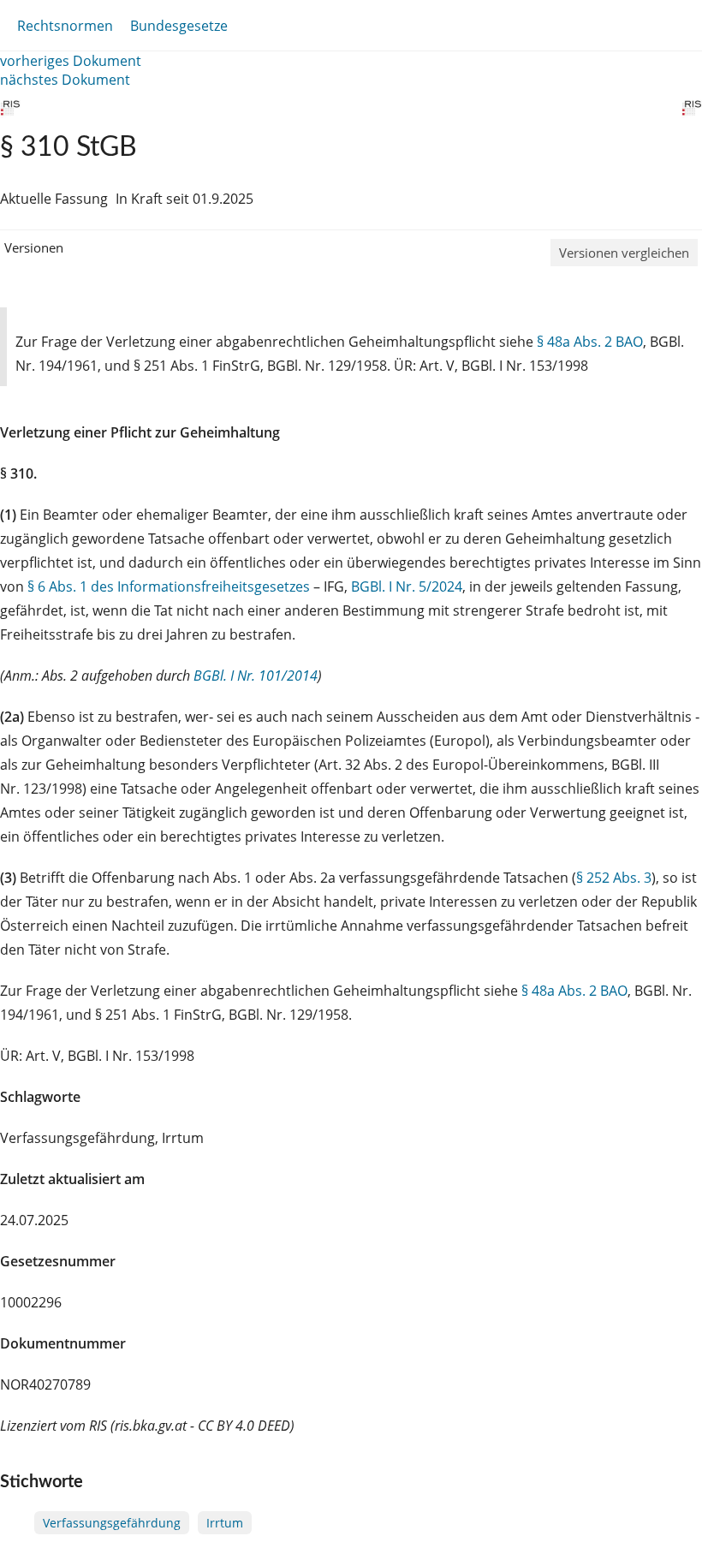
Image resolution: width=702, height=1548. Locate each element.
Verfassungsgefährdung (112, 1523)
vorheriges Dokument (70, 60)
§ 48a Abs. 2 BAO (590, 341)
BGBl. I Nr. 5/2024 (406, 586)
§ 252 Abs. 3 (613, 877)
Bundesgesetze (179, 25)
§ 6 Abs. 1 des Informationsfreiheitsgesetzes (168, 586)
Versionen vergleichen (624, 252)
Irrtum (224, 1523)
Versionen (33, 247)
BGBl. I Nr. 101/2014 (255, 675)
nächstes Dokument (65, 79)
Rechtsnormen (65, 25)
